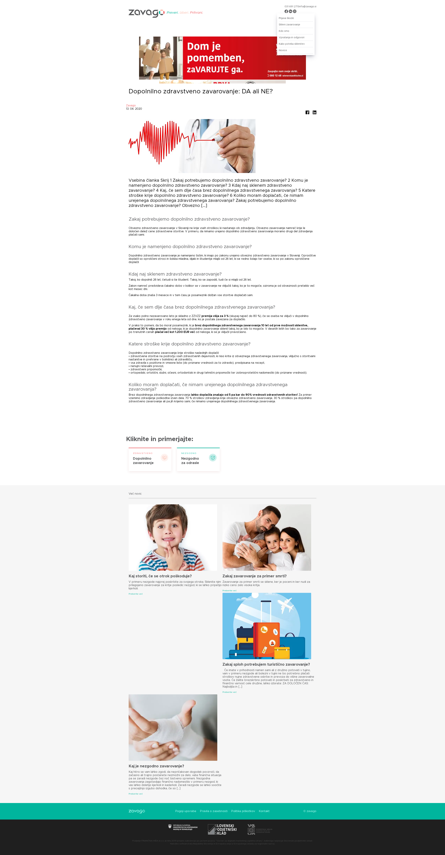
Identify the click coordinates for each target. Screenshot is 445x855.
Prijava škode (286, 18)
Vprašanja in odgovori (291, 37)
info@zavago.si (307, 6)
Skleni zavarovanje (289, 24)
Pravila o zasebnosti (214, 811)
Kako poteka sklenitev (292, 44)
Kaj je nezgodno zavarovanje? (156, 766)
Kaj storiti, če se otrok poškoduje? (160, 576)
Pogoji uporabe (185, 811)
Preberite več (136, 594)
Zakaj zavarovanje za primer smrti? (254, 576)
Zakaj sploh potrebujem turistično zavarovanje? (266, 665)
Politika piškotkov (243, 811)
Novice (283, 50)
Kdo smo (284, 31)
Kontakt (264, 811)
